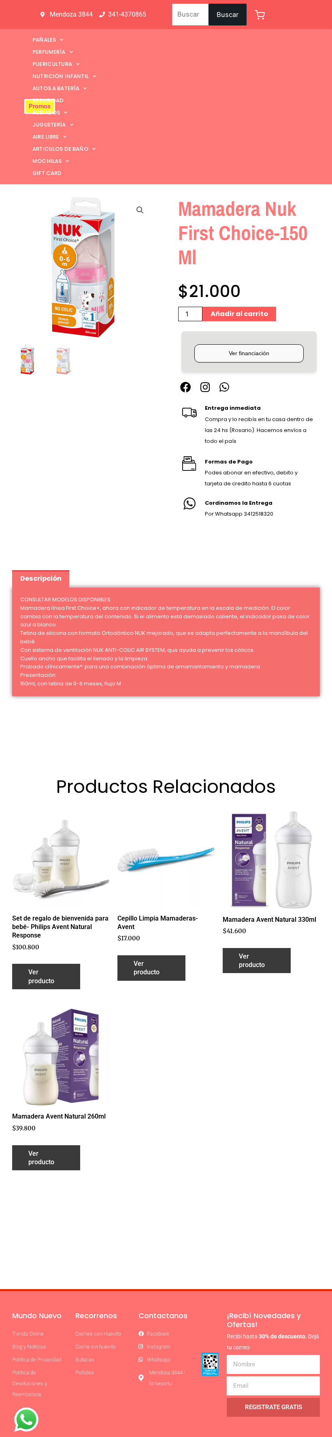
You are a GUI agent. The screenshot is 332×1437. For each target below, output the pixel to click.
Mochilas (47, 161)
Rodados (46, 112)
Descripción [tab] (41, 578)
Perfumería (49, 52)
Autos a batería (55, 88)
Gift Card (47, 173)
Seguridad (48, 100)
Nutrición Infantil (60, 76)
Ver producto (41, 976)
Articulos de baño (60, 149)
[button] (140, 210)
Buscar (227, 15)
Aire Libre (45, 137)
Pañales (44, 40)
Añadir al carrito (239, 313)
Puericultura (52, 64)
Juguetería (49, 125)
